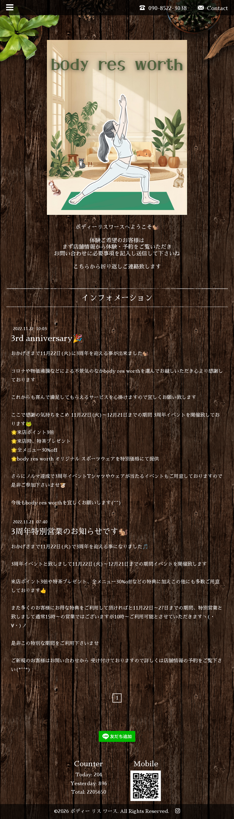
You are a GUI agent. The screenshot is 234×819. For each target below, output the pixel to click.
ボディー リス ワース (93, 811)
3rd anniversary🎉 (46, 338)
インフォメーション (117, 298)
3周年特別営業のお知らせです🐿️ (69, 532)
